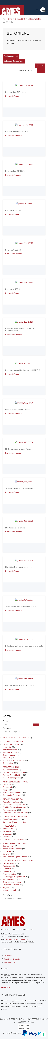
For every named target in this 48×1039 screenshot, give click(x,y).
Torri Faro (7, 784)
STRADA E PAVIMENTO (13, 799)
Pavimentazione (9, 810)
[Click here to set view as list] (42, 66)
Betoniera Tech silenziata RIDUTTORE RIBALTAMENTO (19, 330)
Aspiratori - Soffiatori (12, 802)
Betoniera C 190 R (12, 289)
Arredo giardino (9, 874)
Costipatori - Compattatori (14, 804)
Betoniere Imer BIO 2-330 (15, 92)
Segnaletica (8, 763)
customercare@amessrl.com (16, 939)
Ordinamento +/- (11, 56)
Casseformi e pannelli (12, 819)
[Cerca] (36, 725)
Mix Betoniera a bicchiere (15, 528)
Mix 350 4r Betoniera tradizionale (18, 567)
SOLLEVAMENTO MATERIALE (15, 843)
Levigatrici (7, 868)
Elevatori (7, 854)
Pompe (6, 790)
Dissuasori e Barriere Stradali (15, 812)
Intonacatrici (8, 828)
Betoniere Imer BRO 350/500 (16, 132)
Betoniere (7, 831)
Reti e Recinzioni (10, 879)
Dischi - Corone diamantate (14, 807)
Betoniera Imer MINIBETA (15, 171)
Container (7, 851)
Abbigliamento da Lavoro (13, 760)
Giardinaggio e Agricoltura (14, 877)
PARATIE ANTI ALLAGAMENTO (16, 737)
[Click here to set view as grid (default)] (37, 66)
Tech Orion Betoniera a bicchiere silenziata (21, 607)
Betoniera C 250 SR (13, 250)
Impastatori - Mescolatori (13, 839)
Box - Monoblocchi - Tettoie (15, 822)
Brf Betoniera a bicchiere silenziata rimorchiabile (24, 646)
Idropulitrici (8, 834)
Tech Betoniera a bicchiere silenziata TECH (21, 489)
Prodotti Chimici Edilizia (13, 775)
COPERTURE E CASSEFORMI (15, 816)
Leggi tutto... (6, 987)
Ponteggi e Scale (10, 752)
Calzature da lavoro (11, 744)
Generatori (7, 787)
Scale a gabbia (9, 755)
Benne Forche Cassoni (12, 848)
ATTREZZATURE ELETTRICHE (15, 782)
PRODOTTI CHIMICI (11, 767)
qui (18, 1001)
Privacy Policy (24, 1025)
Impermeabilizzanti (11, 770)
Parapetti (7, 758)
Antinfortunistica (10, 750)
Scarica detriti (9, 846)
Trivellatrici (8, 871)
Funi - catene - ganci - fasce (15, 856)
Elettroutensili (9, 863)
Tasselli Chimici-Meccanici (14, 772)
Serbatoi (6, 836)
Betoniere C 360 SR (13, 211)
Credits (31, 1022)
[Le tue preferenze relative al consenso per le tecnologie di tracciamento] (43, 1034)
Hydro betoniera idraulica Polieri (18, 449)
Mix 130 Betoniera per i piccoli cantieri (20, 686)
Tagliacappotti (9, 866)
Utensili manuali (10, 890)
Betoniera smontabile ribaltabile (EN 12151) (22, 370)
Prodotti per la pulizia (12, 778)
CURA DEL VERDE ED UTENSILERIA (18, 860)
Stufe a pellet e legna (12, 882)
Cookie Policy (24, 1028)
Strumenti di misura (11, 885)
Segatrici (7, 887)
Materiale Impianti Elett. (13, 792)
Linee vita (7, 747)
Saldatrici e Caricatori (12, 795)
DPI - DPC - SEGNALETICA (14, 741)
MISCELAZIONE (9, 826)
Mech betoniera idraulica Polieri (17, 410)
